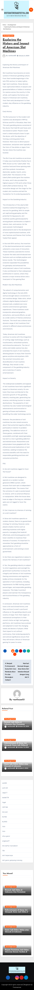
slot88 (4, 783)
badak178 (5, 797)
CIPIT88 (5, 807)
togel (4, 802)
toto (3, 826)
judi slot (5, 788)
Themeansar (17, 987)
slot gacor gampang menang (12, 860)
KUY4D (4, 817)
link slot (5, 812)
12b (3, 850)
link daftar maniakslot (10, 846)
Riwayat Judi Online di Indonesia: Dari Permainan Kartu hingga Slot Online (14, 724)
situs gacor (6, 836)
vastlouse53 (12, 55)
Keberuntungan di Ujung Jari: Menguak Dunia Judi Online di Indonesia (16, 745)
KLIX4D (4, 822)
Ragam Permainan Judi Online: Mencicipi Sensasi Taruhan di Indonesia (17, 952)
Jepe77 (4, 793)
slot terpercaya (7, 855)
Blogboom (27, 985)
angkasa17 (6, 841)
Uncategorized (8, 35)
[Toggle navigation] (2, 10)
